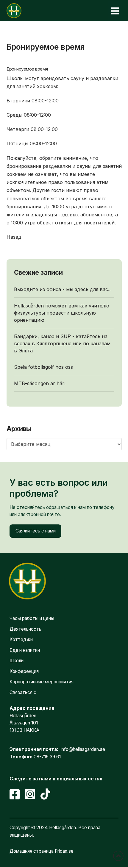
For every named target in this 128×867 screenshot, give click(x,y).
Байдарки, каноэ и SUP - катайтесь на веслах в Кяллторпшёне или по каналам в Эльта (62, 343)
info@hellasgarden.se (83, 749)
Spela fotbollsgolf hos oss (43, 367)
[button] (115, 11)
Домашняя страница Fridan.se (42, 851)
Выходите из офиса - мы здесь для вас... (63, 289)
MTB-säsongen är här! (39, 383)
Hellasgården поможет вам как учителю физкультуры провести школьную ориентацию (61, 313)
